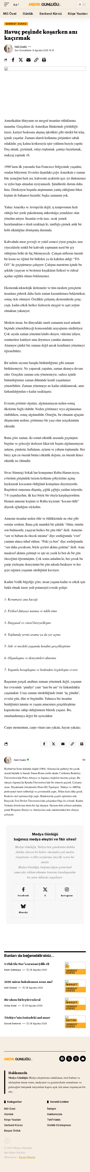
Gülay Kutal (10, 1005)
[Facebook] (23, 892)
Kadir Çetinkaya (12, 970)
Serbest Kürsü (16, 24)
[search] (71, 5)
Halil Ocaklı (21, 46)
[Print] (44, 59)
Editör (71, 1020)
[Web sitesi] (84, 760)
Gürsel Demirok (12, 1023)
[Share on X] (20, 59)
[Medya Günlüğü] (45, 4)
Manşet (71, 984)
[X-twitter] (69, 1059)
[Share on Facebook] (13, 59)
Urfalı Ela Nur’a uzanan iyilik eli (26, 964)
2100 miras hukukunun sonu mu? (28, 981)
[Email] (28, 59)
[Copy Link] (36, 59)
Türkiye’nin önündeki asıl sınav (27, 1017)
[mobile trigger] (7, 4)
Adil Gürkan (10, 987)
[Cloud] (83, 1059)
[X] (45, 892)
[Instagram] (66, 892)
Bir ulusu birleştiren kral (22, 999)
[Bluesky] (23, 909)
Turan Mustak (27, 1157)
